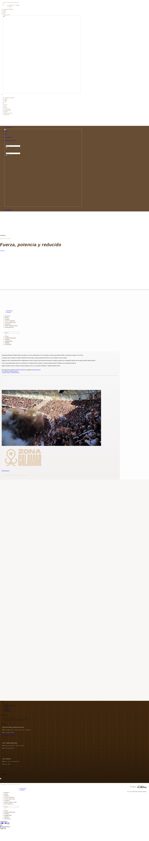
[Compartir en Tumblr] (10, 368)
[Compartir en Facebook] (4, 368)
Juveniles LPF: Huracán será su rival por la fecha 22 (15, 719)
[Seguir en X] (8, 94)
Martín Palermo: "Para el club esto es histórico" (14, 720)
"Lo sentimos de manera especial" (10, 371)
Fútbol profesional (5, 238)
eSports (5, 107)
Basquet (5, 104)
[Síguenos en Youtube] (9, 94)
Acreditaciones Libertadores (8, 9)
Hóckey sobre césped (11, 325)
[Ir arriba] (21, 785)
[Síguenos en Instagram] (5, 94)
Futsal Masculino (7, 110)
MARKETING (8, 708)
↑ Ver (2, 828)
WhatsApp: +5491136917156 (10, 735)
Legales (4, 12)
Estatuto (4, 10)
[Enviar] (5, 334)
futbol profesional (36, 369)
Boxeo (5, 106)
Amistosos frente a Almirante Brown (11, 372)
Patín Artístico (9, 327)
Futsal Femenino (7, 109)
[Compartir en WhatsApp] (2, 368)
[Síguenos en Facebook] (3, 94)
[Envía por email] (7, 368)
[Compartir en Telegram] (12, 368)
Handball (6, 111)
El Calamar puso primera (9, 717)
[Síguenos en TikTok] (6, 94)
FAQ (4, 13)
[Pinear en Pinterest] (8, 368)
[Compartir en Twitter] (5, 368)
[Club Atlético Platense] (7, 122)
